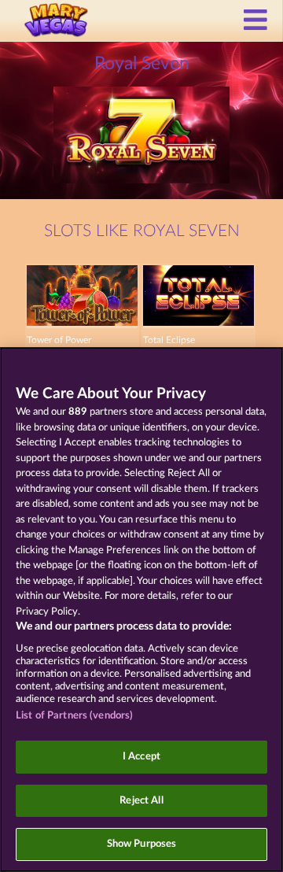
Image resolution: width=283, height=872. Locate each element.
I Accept (141, 757)
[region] (141, 609)
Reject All (141, 801)
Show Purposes (142, 844)
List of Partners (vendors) (74, 716)
